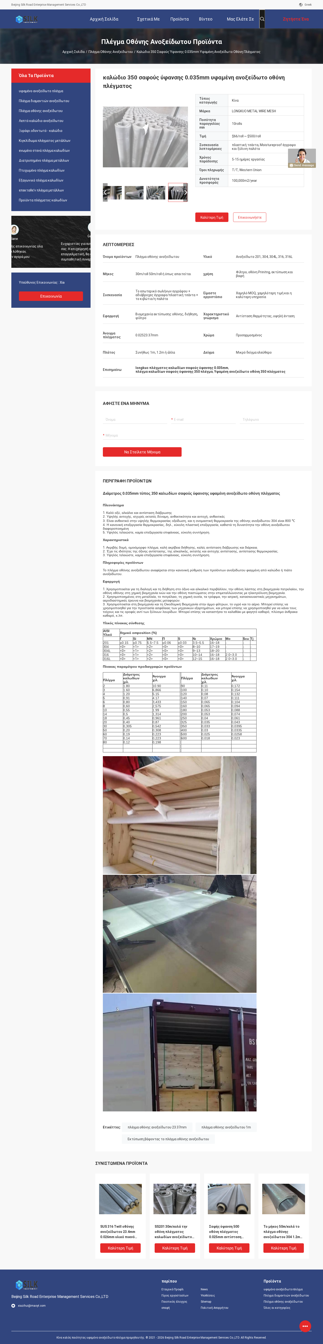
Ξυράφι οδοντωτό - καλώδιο (40, 131)
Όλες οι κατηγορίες (277, 1307)
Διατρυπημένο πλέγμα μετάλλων (44, 160)
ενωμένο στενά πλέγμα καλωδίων (44, 150)
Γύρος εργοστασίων (175, 1295)
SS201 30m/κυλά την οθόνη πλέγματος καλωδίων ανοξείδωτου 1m (174, 1232)
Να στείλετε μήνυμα (142, 452)
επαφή (166, 1307)
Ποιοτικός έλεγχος (174, 1301)
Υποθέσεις (208, 1295)
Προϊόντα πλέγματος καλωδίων (43, 200)
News (204, 1289)
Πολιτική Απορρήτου (214, 1307)
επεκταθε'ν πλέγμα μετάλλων (41, 190)
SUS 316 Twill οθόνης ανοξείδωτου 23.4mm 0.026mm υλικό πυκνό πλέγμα (117, 1232)
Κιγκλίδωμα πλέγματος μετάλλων (44, 141)
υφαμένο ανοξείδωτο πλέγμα (41, 91)
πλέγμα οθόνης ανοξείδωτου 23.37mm (157, 1127)
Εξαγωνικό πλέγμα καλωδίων (41, 180)
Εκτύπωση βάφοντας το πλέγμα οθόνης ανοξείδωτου (168, 1139)
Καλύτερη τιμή (212, 217)
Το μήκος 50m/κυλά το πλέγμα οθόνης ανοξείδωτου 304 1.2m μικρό (281, 1232)
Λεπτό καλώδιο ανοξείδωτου (41, 121)
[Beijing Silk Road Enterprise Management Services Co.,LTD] (26, 19)
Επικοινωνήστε (250, 217)
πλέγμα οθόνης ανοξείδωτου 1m (226, 1127)
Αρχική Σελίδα (73, 52)
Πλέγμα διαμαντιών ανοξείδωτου (44, 101)
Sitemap (206, 1301)
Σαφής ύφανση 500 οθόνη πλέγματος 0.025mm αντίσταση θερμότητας (225, 1232)
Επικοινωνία (51, 296)
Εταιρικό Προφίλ (173, 1289)
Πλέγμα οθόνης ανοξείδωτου (110, 52)
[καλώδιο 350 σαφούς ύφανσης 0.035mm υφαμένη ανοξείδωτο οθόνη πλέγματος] (145, 137)
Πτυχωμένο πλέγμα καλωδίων (42, 170)
